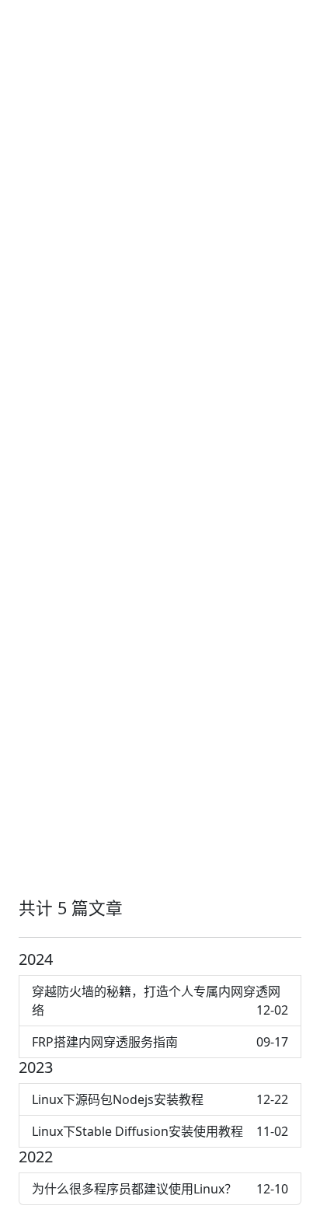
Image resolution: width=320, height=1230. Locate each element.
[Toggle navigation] (300, 22)
